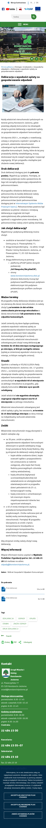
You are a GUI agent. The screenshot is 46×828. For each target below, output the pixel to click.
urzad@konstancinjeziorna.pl (14, 689)
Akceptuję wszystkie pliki (23, 796)
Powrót (8, 636)
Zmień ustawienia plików (23, 815)
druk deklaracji (10, 629)
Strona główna (7, 67)
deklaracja (8, 618)
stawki (6, 624)
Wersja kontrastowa (18, 3)
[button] (23, 98)
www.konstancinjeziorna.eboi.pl (25, 275)
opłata (32, 618)
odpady (21, 618)
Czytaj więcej (37, 788)
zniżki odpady (19, 624)
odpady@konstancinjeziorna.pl (15, 564)
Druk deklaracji (11, 588)
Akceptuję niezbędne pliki (23, 806)
